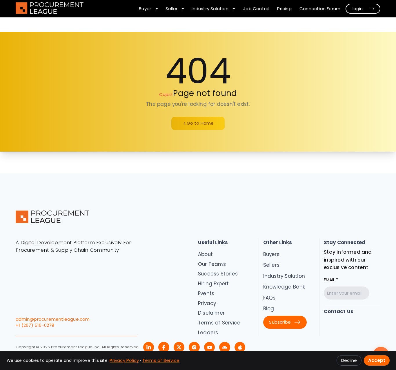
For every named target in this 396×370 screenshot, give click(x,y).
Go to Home (200, 123)
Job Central (256, 9)
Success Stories (218, 273)
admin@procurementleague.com (53, 319)
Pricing (284, 9)
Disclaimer (211, 312)
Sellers (271, 265)
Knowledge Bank (284, 286)
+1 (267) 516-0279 (35, 325)
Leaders (208, 332)
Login (357, 9)
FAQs (269, 297)
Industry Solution (284, 276)
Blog (268, 308)
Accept (376, 360)
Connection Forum (319, 9)
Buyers (271, 254)
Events (206, 293)
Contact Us (338, 311)
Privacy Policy (124, 360)
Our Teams (212, 264)
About (205, 254)
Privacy (207, 303)
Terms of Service (219, 322)
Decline (349, 360)
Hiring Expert (213, 283)
